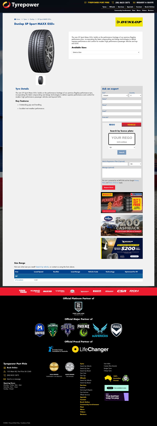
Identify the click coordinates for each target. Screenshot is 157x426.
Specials (130, 7)
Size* (104, 93)
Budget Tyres (108, 368)
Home (18, 19)
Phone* (104, 105)
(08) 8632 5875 (122, 2)
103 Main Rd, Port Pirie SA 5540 (19, 372)
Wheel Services (85, 395)
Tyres (104, 7)
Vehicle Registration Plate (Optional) (113, 161)
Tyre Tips (83, 376)
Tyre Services (84, 392)
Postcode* (105, 117)
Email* (104, 111)
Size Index (107, 364)
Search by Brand (85, 371)
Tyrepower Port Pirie (98, 2)
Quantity (132, 93)
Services (121, 7)
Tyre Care (83, 373)
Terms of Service (114, 183)
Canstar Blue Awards (110, 366)
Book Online (149, 7)
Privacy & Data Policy (14, 423)
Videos (144, 10)
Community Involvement (122, 10)
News (139, 10)
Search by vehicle (42, 267)
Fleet (133, 10)
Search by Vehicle (85, 366)
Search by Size (84, 368)
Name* (104, 99)
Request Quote (108, 187)
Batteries (82, 388)
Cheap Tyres (107, 371)
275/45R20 (19, 280)
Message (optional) (108, 167)
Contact (139, 7)
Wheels (112, 7)
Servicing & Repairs (86, 390)
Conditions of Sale (25, 423)
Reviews (151, 10)
